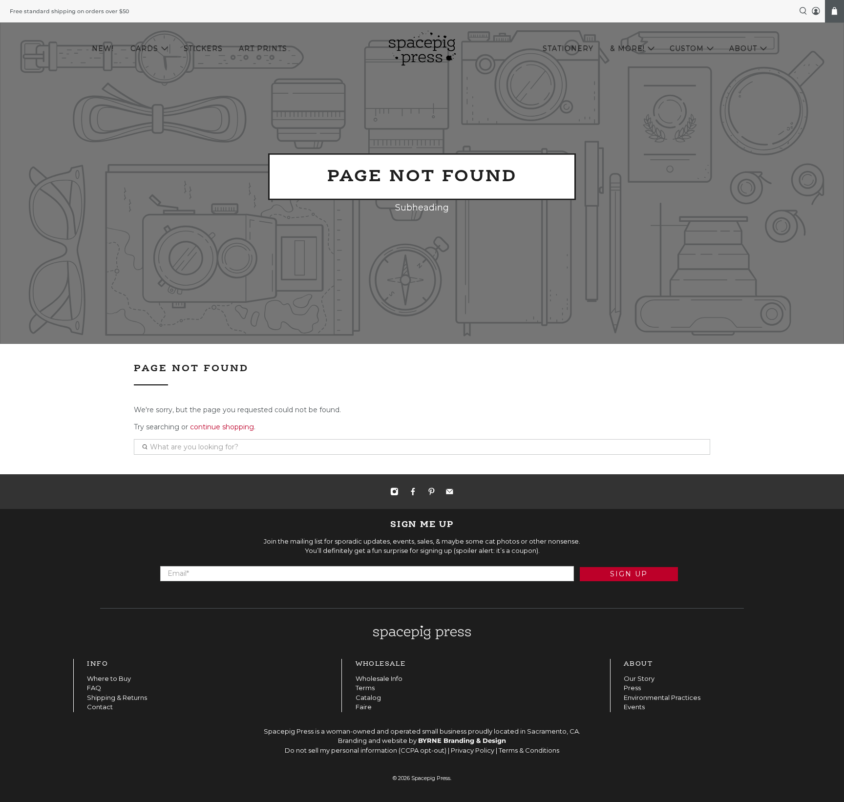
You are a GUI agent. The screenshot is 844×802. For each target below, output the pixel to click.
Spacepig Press (430, 778)
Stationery (568, 48)
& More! (627, 48)
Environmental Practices (662, 697)
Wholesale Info (379, 678)
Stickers (203, 48)
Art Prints (263, 48)
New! (103, 48)
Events (634, 707)
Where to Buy (109, 678)
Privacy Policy (472, 750)
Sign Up (629, 574)
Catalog (368, 697)
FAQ (94, 688)
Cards (144, 48)
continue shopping (222, 426)
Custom (687, 48)
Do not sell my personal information (341, 750)
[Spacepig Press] (422, 48)
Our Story (639, 678)
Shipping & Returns (117, 697)
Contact (100, 707)
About (743, 48)
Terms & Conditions (529, 750)
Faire (364, 707)
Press (632, 688)
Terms (365, 688)
